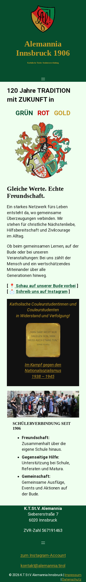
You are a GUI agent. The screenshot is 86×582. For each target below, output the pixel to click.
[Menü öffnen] (43, 79)
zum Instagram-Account (43, 555)
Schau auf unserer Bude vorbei (45, 285)
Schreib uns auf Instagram (42, 291)
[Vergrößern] (54, 329)
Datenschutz (71, 579)
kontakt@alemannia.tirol (43, 565)
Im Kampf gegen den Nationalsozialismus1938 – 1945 (43, 370)
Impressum (73, 575)
